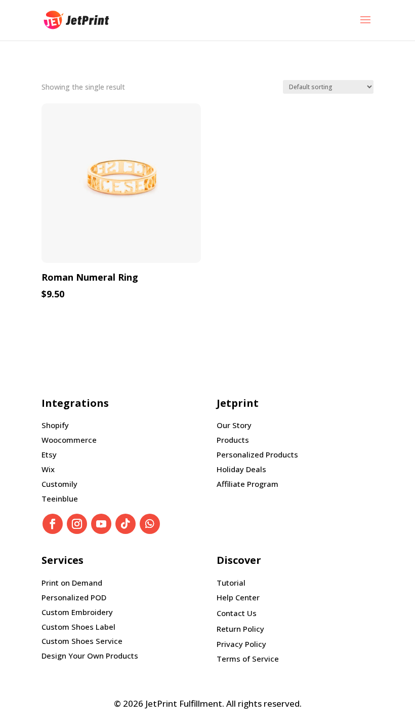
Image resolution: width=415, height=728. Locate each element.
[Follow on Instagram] (77, 524)
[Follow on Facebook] (53, 524)
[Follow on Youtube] (101, 524)
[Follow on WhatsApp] (150, 524)
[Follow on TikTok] (125, 524)
